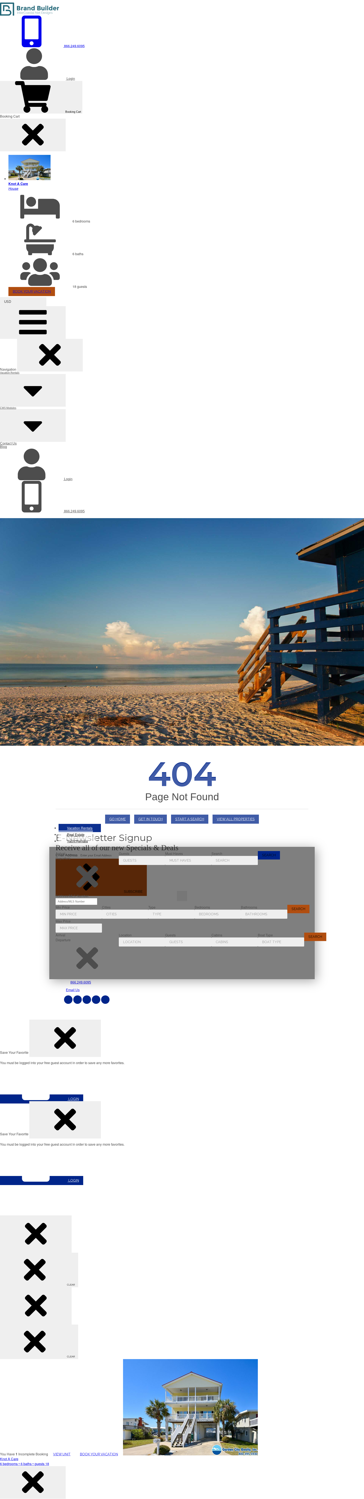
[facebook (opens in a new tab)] (68, 999)
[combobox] (23, 301)
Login (67, 479)
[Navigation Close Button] (50, 355)
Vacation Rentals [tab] (79, 828)
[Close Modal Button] (65, 1038)
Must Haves (174, 853)
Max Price (63, 921)
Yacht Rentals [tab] (77, 841)
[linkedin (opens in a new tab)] (96, 999)
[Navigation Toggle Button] (33, 322)
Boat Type (265, 935)
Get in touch (150, 819)
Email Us (73, 990)
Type (151, 907)
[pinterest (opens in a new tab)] (87, 999)
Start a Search (189, 819)
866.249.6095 (74, 511)
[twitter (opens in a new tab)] (77, 999)
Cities (106, 907)
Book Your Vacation (32, 292)
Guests (124, 853)
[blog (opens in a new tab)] (105, 999)
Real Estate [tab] (75, 834)
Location (125, 935)
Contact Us (8, 443)
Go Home (117, 819)
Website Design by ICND (145, 1014)
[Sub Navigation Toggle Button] (33, 390)
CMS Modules (8, 408)
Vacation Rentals (9, 372)
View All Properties (236, 819)
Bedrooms (202, 907)
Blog (3, 447)
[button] (87, 877)
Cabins (216, 935)
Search (216, 853)
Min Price (63, 907)
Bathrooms (249, 907)
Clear (70, 1284)
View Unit (62, 1454)
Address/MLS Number (72, 895)
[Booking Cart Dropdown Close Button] (33, 135)
